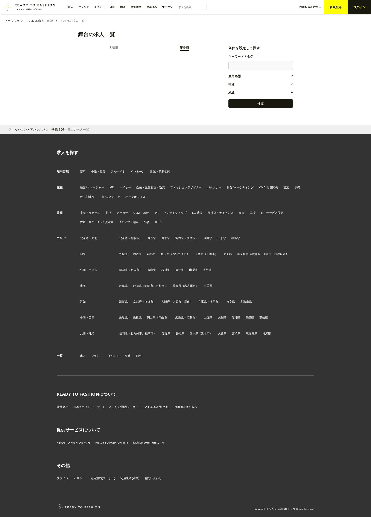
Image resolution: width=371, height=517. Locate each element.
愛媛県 (249, 317)
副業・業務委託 (160, 171)
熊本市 (205, 333)
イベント (113, 356)
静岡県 (137, 286)
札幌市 (135, 238)
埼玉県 (165, 254)
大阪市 (177, 301)
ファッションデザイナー (186, 187)
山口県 (208, 317)
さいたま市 (179, 254)
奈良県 (231, 301)
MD (111, 187)
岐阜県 (123, 286)
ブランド (97, 356)
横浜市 (255, 254)
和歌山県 (246, 301)
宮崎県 (236, 333)
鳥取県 (123, 317)
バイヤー (125, 187)
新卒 (83, 171)
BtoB (158, 222)
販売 (297, 187)
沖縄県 (267, 333)
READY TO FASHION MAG (73, 442)
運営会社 (62, 407)
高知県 (263, 317)
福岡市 (149, 333)
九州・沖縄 (87, 333)
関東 (83, 254)
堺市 (187, 301)
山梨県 (193, 270)
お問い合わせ (153, 478)
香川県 (235, 317)
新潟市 (135, 270)
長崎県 (180, 333)
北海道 (123, 238)
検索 (260, 103)
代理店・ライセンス (220, 213)
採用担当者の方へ (185, 407)
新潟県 (123, 270)
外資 (147, 222)
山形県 (221, 238)
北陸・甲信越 (88, 270)
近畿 (83, 301)
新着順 (184, 48)
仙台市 (191, 238)
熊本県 (194, 333)
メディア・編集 (128, 222)
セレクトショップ (175, 213)
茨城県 (123, 254)
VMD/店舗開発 (268, 187)
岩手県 (165, 238)
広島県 (179, 317)
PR (157, 213)
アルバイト (118, 171)
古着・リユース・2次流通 (96, 222)
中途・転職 (98, 171)
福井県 (179, 270)
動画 (139, 356)
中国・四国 (87, 317)
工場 (253, 213)
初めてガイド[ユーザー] (88, 407)
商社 (108, 213)
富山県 (151, 270)
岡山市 (162, 317)
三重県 (208, 286)
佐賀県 (166, 333)
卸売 (242, 213)
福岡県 (123, 333)
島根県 (137, 317)
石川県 (165, 270)
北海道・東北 (88, 238)
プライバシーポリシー (71, 478)
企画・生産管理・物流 (150, 187)
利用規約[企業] (129, 478)
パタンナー (214, 187)
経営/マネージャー (92, 187)
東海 (83, 286)
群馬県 (151, 254)
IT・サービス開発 (272, 213)
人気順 (113, 48)
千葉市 (210, 254)
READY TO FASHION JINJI (111, 442)
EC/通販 (197, 213)
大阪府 (165, 301)
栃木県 (137, 254)
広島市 (191, 317)
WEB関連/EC (88, 197)
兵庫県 (202, 301)
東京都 (227, 254)
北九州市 (136, 333)
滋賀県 (123, 301)
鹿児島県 (251, 333)
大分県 (222, 333)
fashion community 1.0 (148, 442)
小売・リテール (90, 213)
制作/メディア (111, 197)
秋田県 (208, 238)
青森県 (151, 238)
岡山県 (151, 317)
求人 (83, 356)
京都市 (148, 301)
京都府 (137, 301)
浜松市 (160, 286)
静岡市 (148, 286)
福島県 (235, 238)
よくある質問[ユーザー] (124, 407)
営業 (286, 187)
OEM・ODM (141, 213)
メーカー (122, 213)
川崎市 (267, 254)
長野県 (207, 270)
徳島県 (221, 317)
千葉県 (199, 254)
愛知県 (177, 286)
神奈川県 (243, 254)
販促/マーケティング (240, 187)
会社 (128, 356)
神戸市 (214, 301)
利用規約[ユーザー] (102, 478)
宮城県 (179, 238)
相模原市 (280, 254)
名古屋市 (190, 286)
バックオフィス (135, 197)
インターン (138, 171)
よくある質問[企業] (156, 407)
